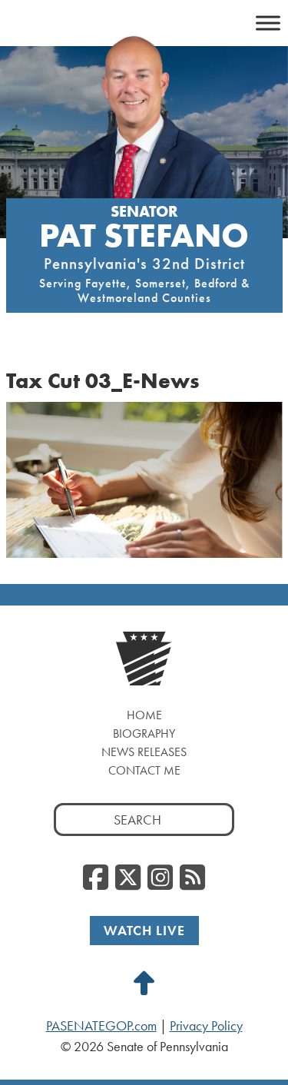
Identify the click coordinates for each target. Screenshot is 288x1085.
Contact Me (144, 770)
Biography (144, 733)
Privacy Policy (206, 1025)
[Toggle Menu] (268, 22)
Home (144, 715)
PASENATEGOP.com (101, 1025)
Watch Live (144, 930)
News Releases (144, 752)
